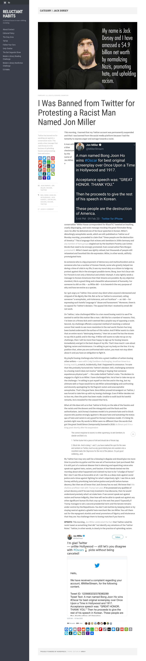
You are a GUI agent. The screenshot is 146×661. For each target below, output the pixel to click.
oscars (44, 202)
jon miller (51, 200)
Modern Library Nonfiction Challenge (13, 64)
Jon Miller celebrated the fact (99, 522)
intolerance (45, 197)
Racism (49, 188)
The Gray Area (8, 37)
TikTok (5, 41)
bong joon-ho (50, 195)
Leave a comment (47, 209)
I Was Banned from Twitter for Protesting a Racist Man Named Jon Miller (86, 112)
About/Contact (8, 29)
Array (83, 651)
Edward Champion (61, 95)
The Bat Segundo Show (12, 52)
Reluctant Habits (13, 13)
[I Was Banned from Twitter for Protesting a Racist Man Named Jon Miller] (87, 56)
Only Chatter (8, 48)
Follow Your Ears (9, 45)
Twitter (44, 190)
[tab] (5, 2)
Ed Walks (6, 69)
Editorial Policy (8, 33)
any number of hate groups (76, 243)
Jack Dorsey (45, 186)
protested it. (69, 250)
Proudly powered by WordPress (53, 651)
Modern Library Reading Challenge (12, 57)
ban (42, 195)
